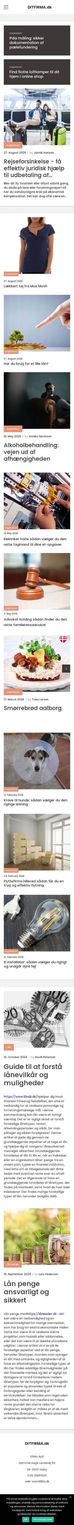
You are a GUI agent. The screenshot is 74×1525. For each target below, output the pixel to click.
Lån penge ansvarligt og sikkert (26, 1292)
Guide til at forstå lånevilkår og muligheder (33, 1075)
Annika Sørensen (40, 436)
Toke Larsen (40, 699)
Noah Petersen (45, 1057)
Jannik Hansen (44, 152)
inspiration (15, 33)
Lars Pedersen (48, 1274)
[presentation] (66, 669)
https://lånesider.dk (42, 1314)
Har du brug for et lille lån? (26, 364)
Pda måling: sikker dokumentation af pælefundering (26, 42)
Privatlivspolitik (43, 1519)
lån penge (13, 1264)
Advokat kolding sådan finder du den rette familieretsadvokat (35, 622)
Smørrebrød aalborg (33, 708)
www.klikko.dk (40, 1481)
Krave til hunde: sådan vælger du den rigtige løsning (35, 802)
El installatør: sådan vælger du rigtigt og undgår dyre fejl (35, 964)
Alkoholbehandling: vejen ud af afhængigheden (31, 452)
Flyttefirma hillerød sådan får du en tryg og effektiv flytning (34, 883)
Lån (9, 1047)
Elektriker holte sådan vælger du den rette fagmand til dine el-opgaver (35, 542)
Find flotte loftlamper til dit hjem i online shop (34, 74)
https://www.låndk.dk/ (20, 1096)
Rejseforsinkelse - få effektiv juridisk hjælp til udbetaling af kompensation (34, 168)
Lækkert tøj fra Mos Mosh (25, 286)
